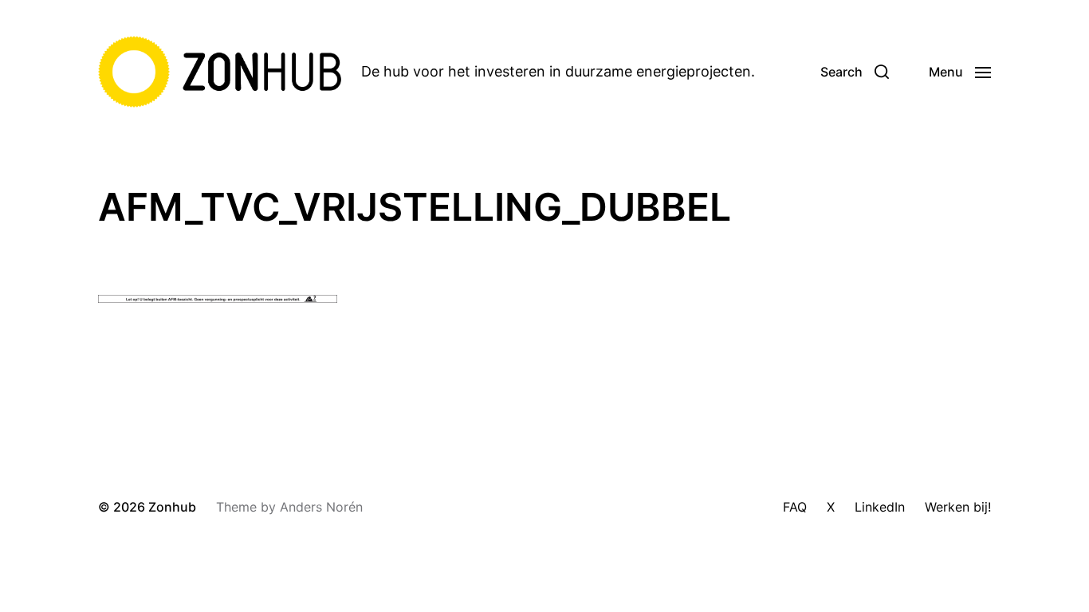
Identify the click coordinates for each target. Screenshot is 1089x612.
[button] (854, 72)
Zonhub (172, 507)
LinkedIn (880, 507)
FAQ (795, 507)
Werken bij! (958, 507)
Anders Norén (321, 507)
